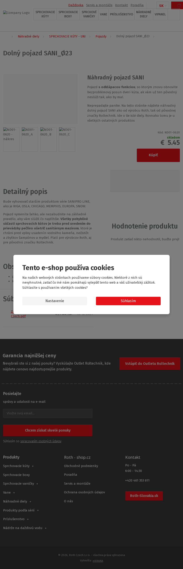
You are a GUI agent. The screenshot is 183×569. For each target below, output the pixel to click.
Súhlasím (128, 301)
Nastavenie (54, 301)
